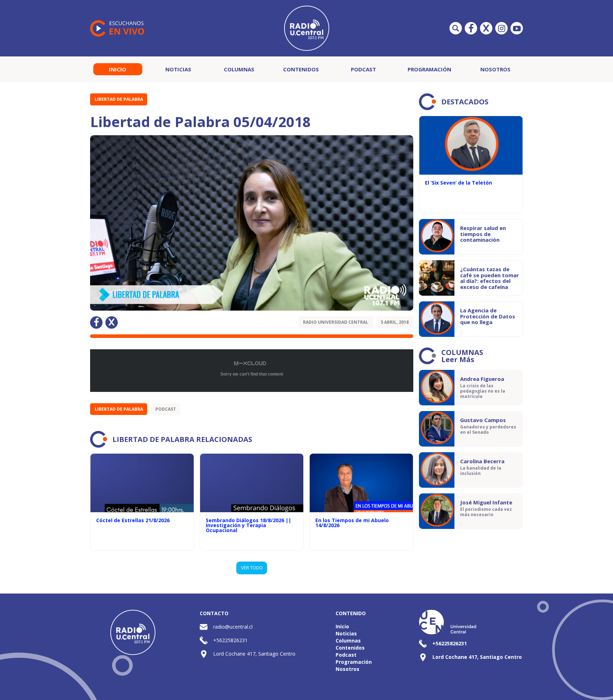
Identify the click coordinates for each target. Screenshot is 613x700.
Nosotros (495, 69)
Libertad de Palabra (119, 99)
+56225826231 (230, 640)
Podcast (363, 69)
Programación (429, 69)
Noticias (178, 69)
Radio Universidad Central (335, 322)
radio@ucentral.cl (233, 626)
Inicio (117, 69)
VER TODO (252, 567)
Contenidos (301, 69)
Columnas (239, 69)
